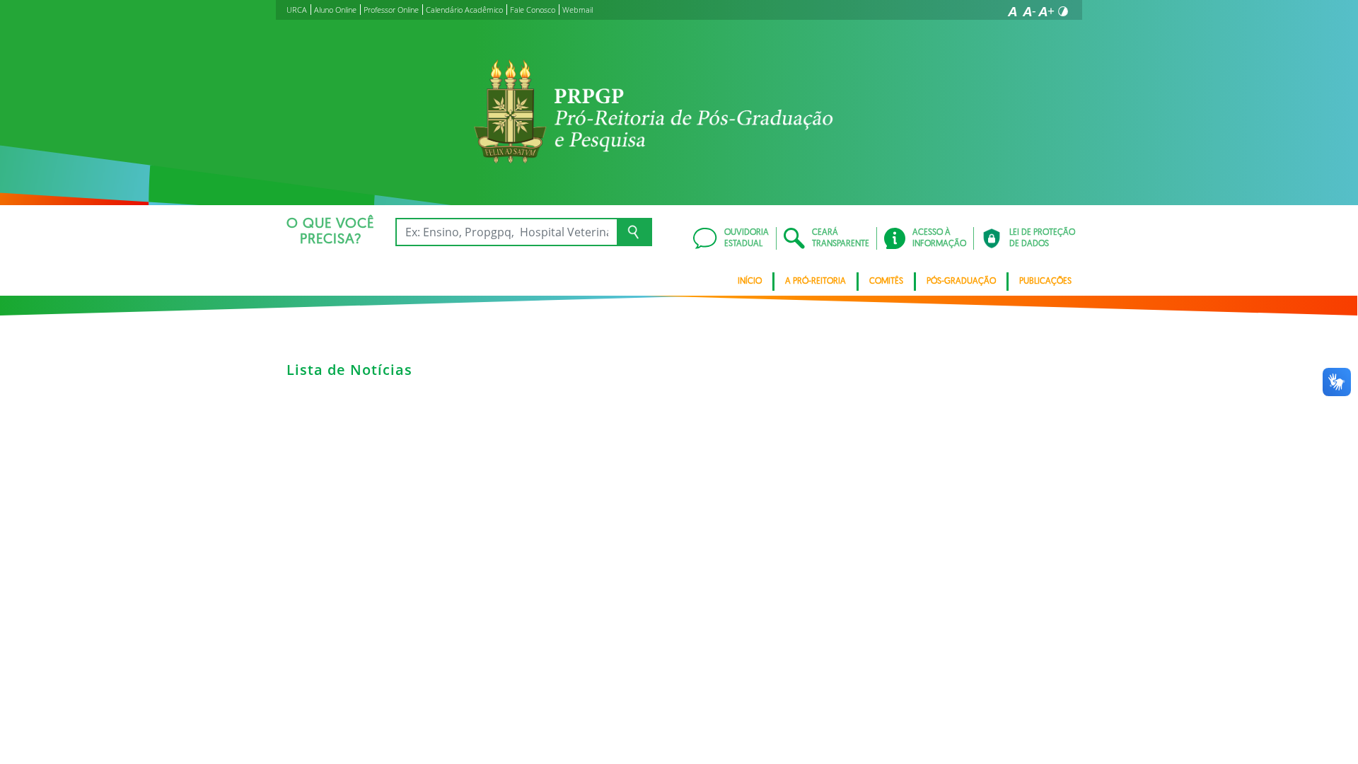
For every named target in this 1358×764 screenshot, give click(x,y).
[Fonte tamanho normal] (1012, 11)
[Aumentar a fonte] (1046, 11)
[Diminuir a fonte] (1029, 11)
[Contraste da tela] (1063, 11)
